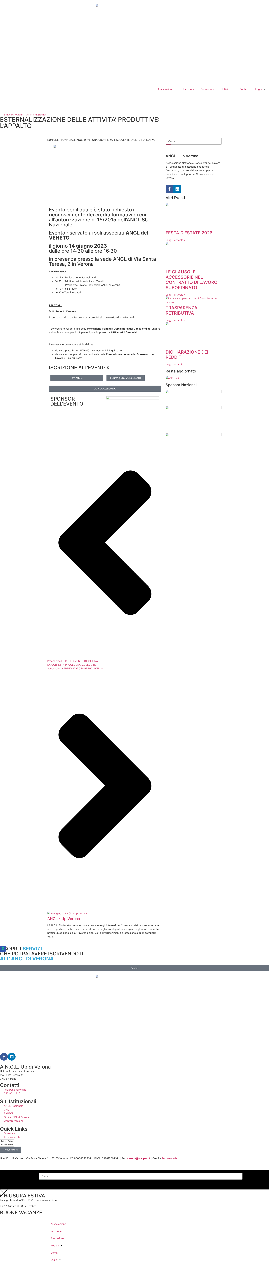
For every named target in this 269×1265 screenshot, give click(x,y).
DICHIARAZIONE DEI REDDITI (187, 354)
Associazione (165, 89)
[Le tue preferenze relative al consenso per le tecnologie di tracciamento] (3, 949)
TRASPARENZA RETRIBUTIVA (181, 310)
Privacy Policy (7, 1141)
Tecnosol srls (169, 1158)
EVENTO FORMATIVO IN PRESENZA (25, 114)
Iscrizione (189, 89)
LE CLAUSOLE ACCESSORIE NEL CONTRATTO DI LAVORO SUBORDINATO (191, 279)
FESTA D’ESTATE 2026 (189, 232)
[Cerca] (168, 147)
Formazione (208, 89)
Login (258, 89)
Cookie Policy (7, 1145)
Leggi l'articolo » (176, 240)
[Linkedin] (177, 189)
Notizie (225, 89)
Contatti (244, 89)
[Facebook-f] (169, 189)
